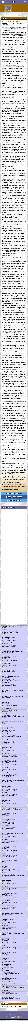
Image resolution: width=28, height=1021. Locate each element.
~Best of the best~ (6, 928)
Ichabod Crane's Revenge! (9, 671)
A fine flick (5, 894)
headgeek (5, 24)
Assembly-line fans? (7, 747)
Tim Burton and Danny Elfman (9, 993)
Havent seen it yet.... (7, 711)
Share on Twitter (14, 500)
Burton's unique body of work (9, 756)
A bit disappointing (7, 642)
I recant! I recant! (6, 786)
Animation (8, 1014)
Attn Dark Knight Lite (7, 727)
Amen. (4, 805)
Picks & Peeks (19, 1013)
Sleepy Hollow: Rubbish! (8, 646)
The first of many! (6, 968)
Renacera (4, 814)
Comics (12, 1014)
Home (3, 1013)
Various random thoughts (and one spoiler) (13, 809)
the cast (4, 953)
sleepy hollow (5, 847)
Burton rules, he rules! (8, 939)
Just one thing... (6, 866)
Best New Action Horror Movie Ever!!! (11, 998)
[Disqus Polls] (14, 528)
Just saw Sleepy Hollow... (8, 637)
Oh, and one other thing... (8, 752)
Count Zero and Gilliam (8, 775)
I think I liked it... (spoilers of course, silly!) (12, 833)
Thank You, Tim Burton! (8, 899)
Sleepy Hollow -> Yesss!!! (8, 790)
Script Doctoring (6, 880)
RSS (7, 1016)
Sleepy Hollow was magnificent (10, 707)
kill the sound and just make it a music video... (13, 716)
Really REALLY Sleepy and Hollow (11, 676)
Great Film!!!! (5, 838)
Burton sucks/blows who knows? (10, 870)
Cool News (7, 1013)
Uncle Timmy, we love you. (9, 627)
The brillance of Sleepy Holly (9, 852)
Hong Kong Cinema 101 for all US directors (13, 924)
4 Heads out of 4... (6, 889)
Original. (4, 903)
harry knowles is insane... (8, 908)
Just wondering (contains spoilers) (11, 973)
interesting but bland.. (7, 828)
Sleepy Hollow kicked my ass (9, 731)
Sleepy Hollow (5, 842)
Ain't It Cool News (16, 8)
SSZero (4, 766)
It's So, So (4, 666)
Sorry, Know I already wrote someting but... (13, 948)
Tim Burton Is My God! (8, 856)
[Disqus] (14, 565)
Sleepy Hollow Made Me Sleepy (10, 978)
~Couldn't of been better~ (8, 919)
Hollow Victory (6, 657)
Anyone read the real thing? (9, 823)
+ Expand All (23, 626)
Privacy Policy (12, 1016)
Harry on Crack (6, 800)
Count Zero (5, 770)
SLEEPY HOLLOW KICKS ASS (10, 632)
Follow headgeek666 (14, 493)
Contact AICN (19, 1016)
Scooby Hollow (6, 702)
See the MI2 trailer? (7, 662)
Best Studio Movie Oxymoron (9, 761)
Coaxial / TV (13, 1013)
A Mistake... (5, 861)
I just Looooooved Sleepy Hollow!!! (11, 983)
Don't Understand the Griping (9, 685)
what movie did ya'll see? (8, 742)
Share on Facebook (15, 497)
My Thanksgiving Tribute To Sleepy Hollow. (13, 875)
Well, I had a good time (8, 795)
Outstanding (5, 958)
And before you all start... (8, 819)
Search (16, 1014)
